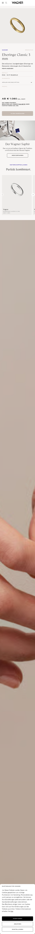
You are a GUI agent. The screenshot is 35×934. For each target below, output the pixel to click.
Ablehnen (17, 924)
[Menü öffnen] (3, 3)
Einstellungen (17, 929)
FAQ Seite (21, 104)
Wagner (5, 209)
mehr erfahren (17, 155)
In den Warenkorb (17, 113)
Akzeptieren (17, 918)
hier (11, 911)
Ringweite (6, 78)
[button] (33, 194)
